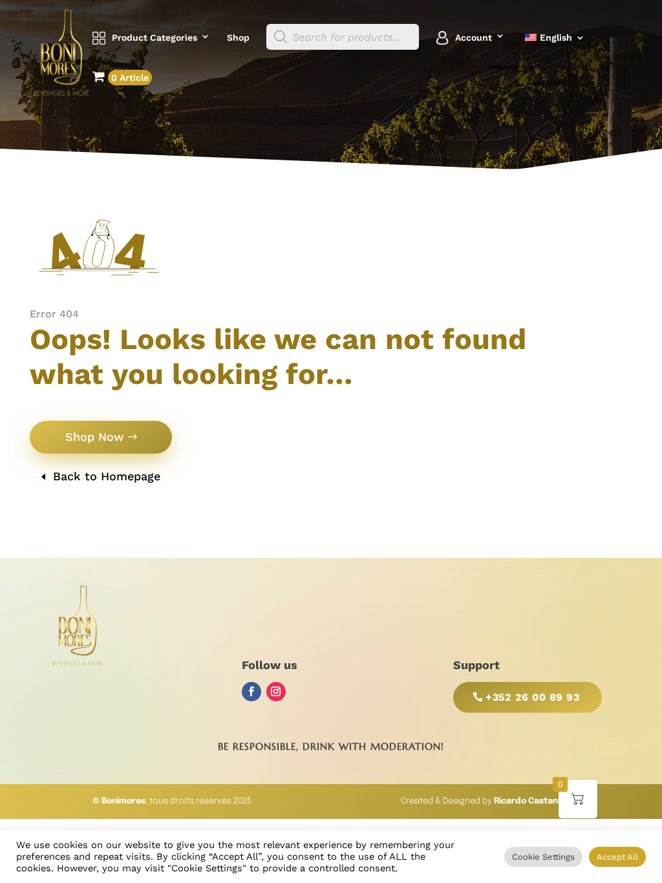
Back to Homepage (106, 476)
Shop (238, 38)
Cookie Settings (543, 857)
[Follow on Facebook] (251, 691)
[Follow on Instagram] (276, 691)
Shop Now (94, 436)
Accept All (617, 857)
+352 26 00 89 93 (532, 697)
